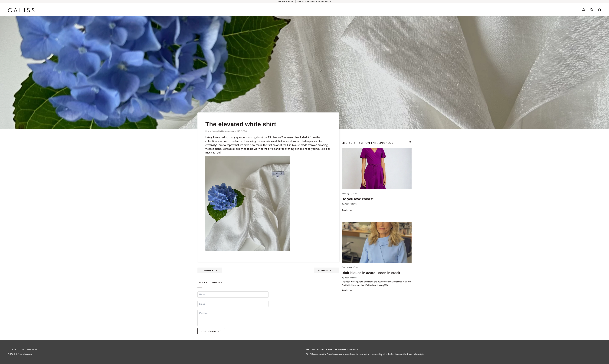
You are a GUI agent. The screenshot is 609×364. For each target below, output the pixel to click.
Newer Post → (327, 270)
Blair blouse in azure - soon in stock (371, 273)
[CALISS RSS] (410, 142)
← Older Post (210, 270)
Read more (347, 210)
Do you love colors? (358, 199)
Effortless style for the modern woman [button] (332, 349)
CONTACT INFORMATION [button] (23, 349)
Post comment (211, 331)
